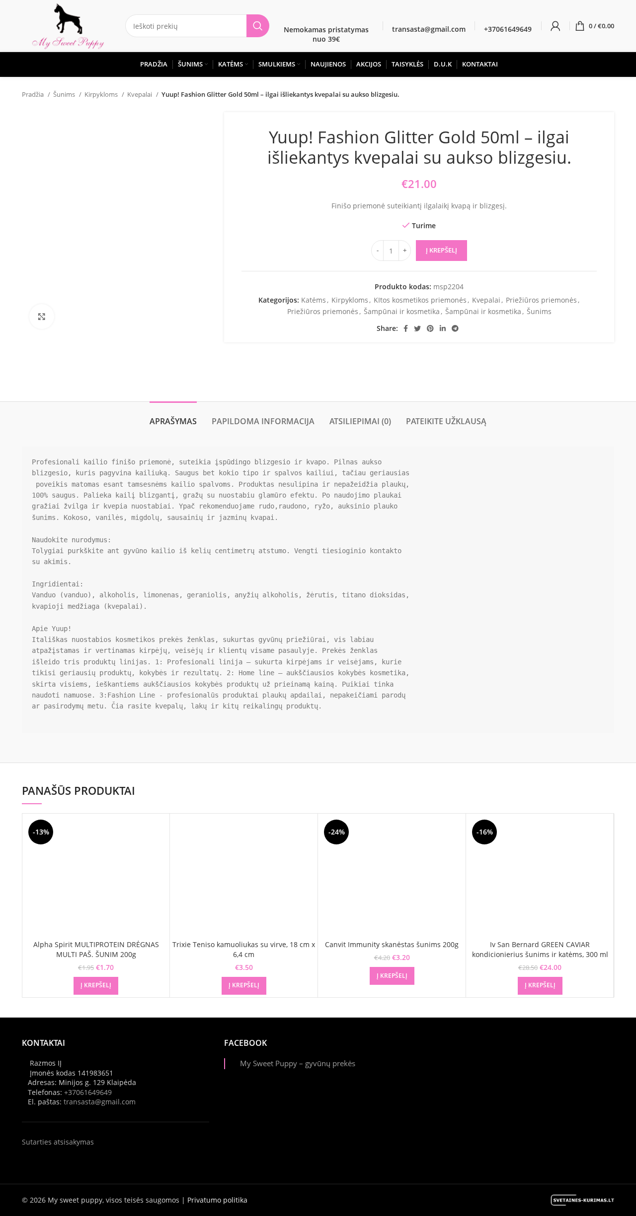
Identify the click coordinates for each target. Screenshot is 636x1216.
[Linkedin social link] (443, 328)
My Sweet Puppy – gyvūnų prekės (297, 1063)
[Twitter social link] (417, 328)
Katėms (313, 300)
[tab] (173, 416)
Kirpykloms (101, 94)
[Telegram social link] (455, 328)
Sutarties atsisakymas (58, 1142)
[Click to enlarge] (41, 316)
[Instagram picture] (457, 1067)
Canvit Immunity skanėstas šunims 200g (392, 944)
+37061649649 (88, 1092)
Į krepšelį (441, 250)
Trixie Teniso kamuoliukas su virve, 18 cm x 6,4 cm (243, 949)
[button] (96, 986)
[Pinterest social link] (430, 328)
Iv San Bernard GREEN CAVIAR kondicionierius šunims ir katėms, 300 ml (540, 949)
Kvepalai (140, 94)
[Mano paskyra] (555, 26)
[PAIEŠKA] (257, 25)
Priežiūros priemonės (541, 300)
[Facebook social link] (405, 328)
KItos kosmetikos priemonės (420, 300)
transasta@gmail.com (100, 1101)
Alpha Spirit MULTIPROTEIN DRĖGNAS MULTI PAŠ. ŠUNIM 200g (96, 949)
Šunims (65, 94)
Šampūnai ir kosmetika (402, 311)
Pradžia (33, 94)
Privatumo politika (217, 1200)
